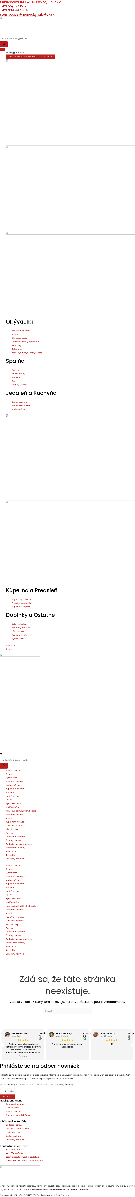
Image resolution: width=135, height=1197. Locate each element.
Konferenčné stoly (15, 814)
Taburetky (11, 851)
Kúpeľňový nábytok (15, 821)
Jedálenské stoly (14, 807)
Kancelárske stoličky (16, 781)
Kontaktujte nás (14, 770)
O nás (9, 774)
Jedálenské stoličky (15, 847)
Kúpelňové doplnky (15, 788)
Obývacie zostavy (14, 825)
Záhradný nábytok (15, 858)
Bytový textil (12, 777)
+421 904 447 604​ (14, 10)
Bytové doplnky (13, 803)
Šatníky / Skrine (13, 840)
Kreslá (9, 818)
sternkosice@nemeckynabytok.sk (27, 14)
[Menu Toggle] (2, 49)
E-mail (3, 1091)
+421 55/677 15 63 (14, 6)
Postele (9, 833)
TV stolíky (10, 855)
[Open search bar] (1, 754)
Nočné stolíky (12, 796)
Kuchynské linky (13, 785)
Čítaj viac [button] (23, 1056)
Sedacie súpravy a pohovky (19, 844)
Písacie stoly (12, 829)
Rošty (8, 799)
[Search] (4, 44)
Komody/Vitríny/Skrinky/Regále (21, 810)
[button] (133, 1045)
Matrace (10, 792)
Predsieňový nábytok (16, 836)
